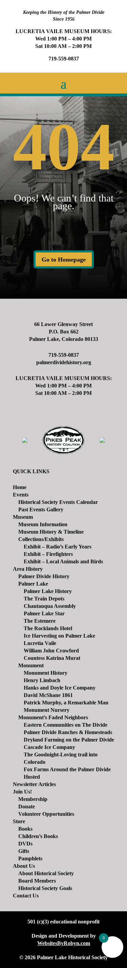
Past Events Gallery (40, 509)
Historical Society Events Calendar (58, 502)
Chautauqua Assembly (50, 606)
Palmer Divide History (43, 576)
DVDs (25, 843)
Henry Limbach (42, 680)
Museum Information (42, 524)
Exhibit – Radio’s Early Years (57, 546)
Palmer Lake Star (44, 613)
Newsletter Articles (34, 784)
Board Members (37, 881)
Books (25, 829)
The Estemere (40, 621)
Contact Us (26, 895)
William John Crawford (51, 650)
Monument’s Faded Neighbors (53, 717)
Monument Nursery (46, 710)
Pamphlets (30, 858)
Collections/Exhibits (41, 539)
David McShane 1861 (48, 695)
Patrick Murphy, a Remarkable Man (66, 702)
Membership (32, 799)
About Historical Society (46, 873)
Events (20, 495)
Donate (26, 806)
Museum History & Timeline (51, 532)
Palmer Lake (33, 584)
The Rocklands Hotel (48, 628)
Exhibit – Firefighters (48, 554)
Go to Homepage (64, 259)
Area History (28, 569)
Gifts (23, 851)
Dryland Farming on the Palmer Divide (69, 740)
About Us (24, 866)
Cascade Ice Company (49, 747)
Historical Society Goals (45, 888)
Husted (32, 777)
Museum (23, 517)
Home (19, 487)
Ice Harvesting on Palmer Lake (59, 636)
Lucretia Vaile (40, 643)
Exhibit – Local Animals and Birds (63, 561)
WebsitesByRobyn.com (63, 943)
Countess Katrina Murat (52, 658)
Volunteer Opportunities (46, 814)
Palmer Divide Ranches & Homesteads (68, 732)
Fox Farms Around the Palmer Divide (67, 769)
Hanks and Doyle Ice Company (60, 688)
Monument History (45, 673)
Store (19, 821)
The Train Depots (44, 598)
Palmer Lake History (48, 591)
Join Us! (22, 792)
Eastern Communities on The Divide (65, 725)
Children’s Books (38, 836)
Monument (31, 665)
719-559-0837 (63, 58)
